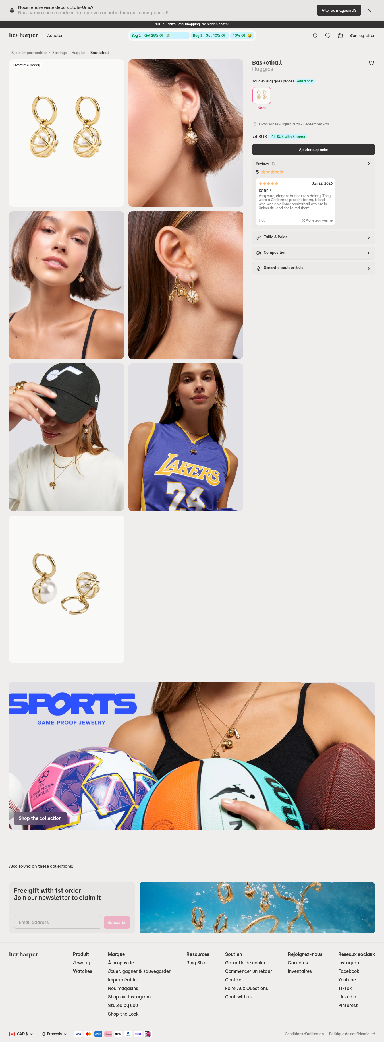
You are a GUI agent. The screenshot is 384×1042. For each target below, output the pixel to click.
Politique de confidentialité (352, 1034)
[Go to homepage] (23, 35)
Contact (234, 979)
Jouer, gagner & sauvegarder (139, 971)
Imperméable (122, 979)
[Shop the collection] (192, 756)
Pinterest (348, 1005)
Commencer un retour (248, 971)
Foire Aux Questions (246, 988)
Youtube (347, 979)
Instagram (349, 962)
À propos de (121, 962)
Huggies (78, 53)
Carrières (298, 962)
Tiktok (345, 988)
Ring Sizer (197, 962)
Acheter (55, 35)
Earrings (59, 53)
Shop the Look (123, 1014)
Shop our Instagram (129, 997)
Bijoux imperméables (29, 53)
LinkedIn (347, 997)
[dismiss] (369, 10)
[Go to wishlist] (327, 35)
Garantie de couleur (246, 962)
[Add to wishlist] (371, 62)
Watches (82, 971)
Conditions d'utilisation (304, 1034)
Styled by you (123, 1005)
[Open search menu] (315, 35)
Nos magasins (123, 988)
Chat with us (239, 997)
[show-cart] (340, 35)
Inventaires (300, 971)
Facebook (349, 971)
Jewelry (81, 962)
